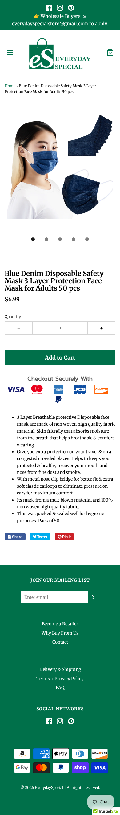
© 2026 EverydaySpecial (41, 787)
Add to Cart (60, 357)
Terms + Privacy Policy (60, 678)
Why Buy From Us (60, 633)
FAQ (60, 687)
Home (10, 85)
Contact (60, 642)
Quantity (13, 316)
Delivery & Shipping (60, 669)
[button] (60, 172)
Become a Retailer (60, 624)
